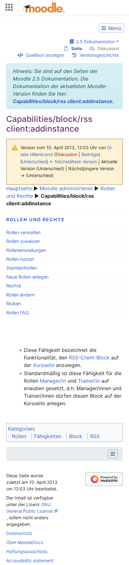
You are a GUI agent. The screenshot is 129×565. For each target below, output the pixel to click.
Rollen (19, 436)
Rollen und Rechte (35, 219)
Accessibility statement (30, 560)
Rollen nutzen (20, 259)
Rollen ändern (20, 294)
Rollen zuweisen (23, 241)
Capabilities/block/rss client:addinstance (62, 101)
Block (75, 436)
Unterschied (34, 161)
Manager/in (53, 381)
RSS (95, 436)
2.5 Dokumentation (94, 41)
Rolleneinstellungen (26, 250)
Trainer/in (89, 381)
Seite (76, 48)
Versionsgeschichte (99, 55)
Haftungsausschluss (26, 551)
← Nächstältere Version (73, 161)
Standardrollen (21, 267)
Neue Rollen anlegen (27, 277)
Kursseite (43, 365)
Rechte (13, 285)
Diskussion (108, 48)
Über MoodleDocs (24, 542)
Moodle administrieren (66, 188)
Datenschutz (19, 533)
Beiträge (90, 154)
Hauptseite (19, 188)
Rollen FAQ (17, 312)
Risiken (13, 303)
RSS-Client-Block (89, 357)
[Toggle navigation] (8, 9)
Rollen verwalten (23, 232)
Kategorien (21, 429)
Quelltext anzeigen (45, 55)
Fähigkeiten (47, 436)
